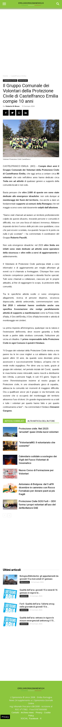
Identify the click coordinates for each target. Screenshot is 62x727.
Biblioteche (24, 582)
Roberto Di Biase (12, 106)
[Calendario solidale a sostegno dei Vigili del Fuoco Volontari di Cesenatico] (10, 460)
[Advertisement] (31, 40)
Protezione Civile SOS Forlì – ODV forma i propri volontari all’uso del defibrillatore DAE (37, 504)
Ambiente (24, 596)
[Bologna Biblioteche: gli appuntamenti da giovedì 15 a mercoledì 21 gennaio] (10, 580)
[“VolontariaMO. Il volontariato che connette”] (10, 446)
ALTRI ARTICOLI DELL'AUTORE (41, 421)
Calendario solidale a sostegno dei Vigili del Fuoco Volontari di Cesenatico (38, 459)
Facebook (33, 718)
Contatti (15, 712)
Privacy (39, 712)
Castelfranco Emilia (18, 76)
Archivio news (27, 712)
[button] (58, 4)
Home (5, 76)
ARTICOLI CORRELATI (14, 421)
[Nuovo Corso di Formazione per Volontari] (10, 474)
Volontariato (23, 80)
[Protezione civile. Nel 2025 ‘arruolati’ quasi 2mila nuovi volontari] (10, 432)
